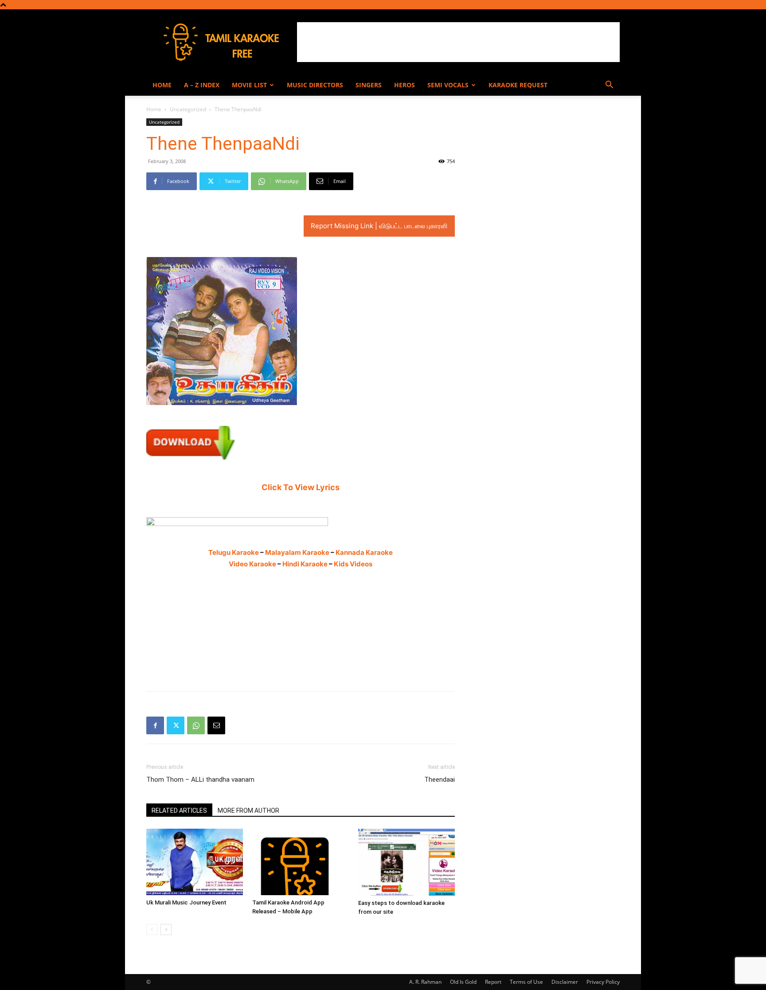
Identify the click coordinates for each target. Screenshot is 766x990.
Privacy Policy (603, 982)
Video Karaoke (252, 564)
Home (162, 85)
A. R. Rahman (425, 982)
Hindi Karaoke (305, 564)
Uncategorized (188, 109)
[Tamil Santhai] (300, 521)
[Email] (216, 725)
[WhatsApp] (196, 725)
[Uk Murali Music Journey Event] (194, 862)
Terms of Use (526, 982)
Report (493, 982)
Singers (369, 85)
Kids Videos (353, 564)
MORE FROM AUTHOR (248, 810)
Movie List (249, 85)
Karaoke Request (518, 85)
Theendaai (439, 779)
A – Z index (201, 85)
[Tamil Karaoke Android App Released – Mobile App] (300, 862)
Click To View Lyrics (301, 487)
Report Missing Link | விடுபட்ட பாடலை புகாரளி (379, 226)
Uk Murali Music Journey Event (186, 902)
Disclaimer (564, 982)
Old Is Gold (463, 982)
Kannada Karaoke (364, 552)
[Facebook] (155, 725)
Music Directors (315, 85)
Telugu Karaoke (233, 552)
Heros (404, 85)
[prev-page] (151, 929)
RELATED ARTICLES (179, 810)
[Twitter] (175, 725)
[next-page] (166, 929)
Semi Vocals (448, 85)
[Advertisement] (458, 42)
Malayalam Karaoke (297, 552)
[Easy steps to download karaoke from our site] (406, 862)
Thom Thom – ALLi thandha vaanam (200, 779)
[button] (609, 86)
